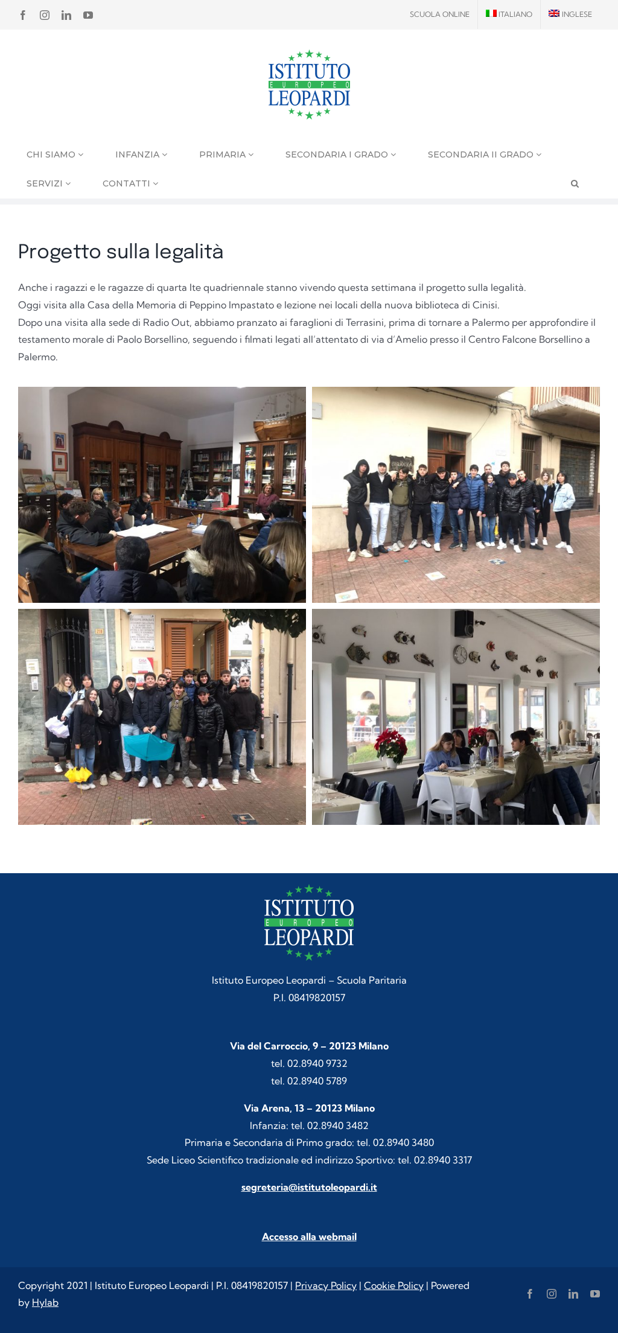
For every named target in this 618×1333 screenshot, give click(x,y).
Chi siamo (52, 154)
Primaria (223, 154)
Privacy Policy (326, 1285)
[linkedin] (573, 1294)
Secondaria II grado (482, 154)
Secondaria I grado (337, 154)
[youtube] (595, 1294)
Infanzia (138, 154)
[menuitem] (509, 14)
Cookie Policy (394, 1285)
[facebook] (530, 1294)
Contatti (128, 183)
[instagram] (551, 1294)
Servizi (46, 183)
